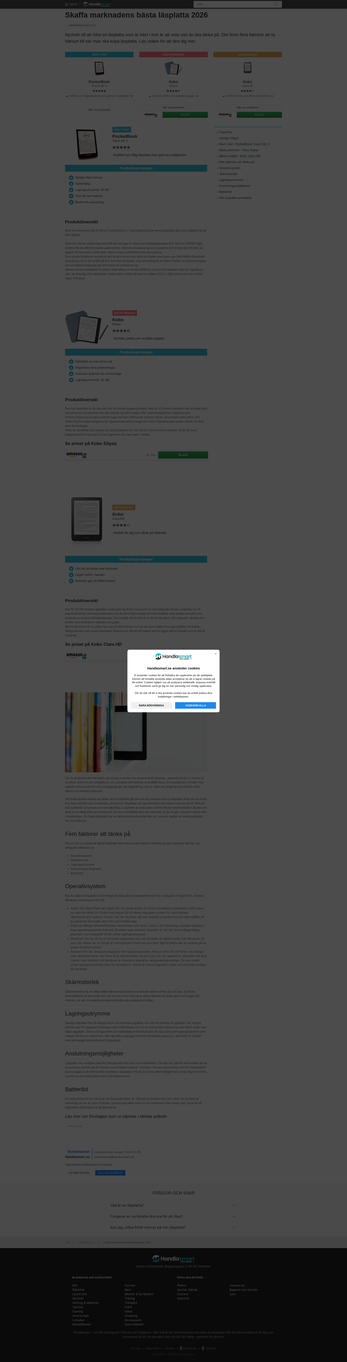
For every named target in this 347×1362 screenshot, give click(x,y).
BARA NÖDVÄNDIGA (151, 705)
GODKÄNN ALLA (195, 705)
